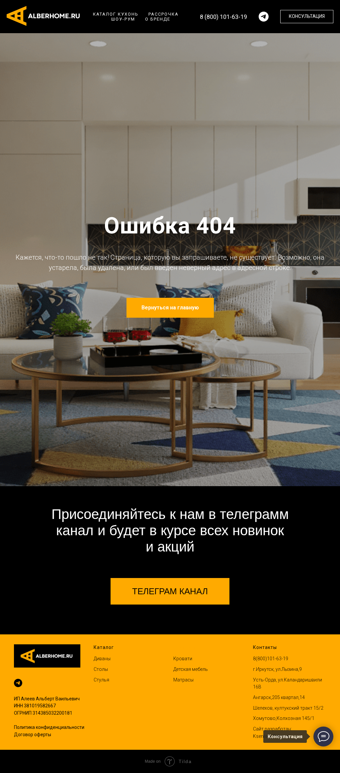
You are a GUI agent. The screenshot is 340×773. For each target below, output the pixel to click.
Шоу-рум (123, 19)
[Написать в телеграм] (264, 17)
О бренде (157, 19)
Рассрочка (163, 14)
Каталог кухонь (115, 14)
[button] (306, 16)
